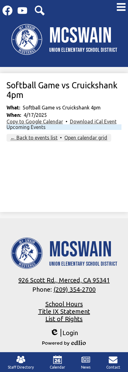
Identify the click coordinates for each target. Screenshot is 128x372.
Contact (113, 367)
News (85, 367)
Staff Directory (21, 367)
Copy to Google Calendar (35, 121)
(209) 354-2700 (74, 289)
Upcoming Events (26, 127)
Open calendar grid (85, 137)
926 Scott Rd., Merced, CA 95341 (64, 280)
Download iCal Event (93, 121)
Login (64, 333)
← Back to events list (33, 137)
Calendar (57, 367)
